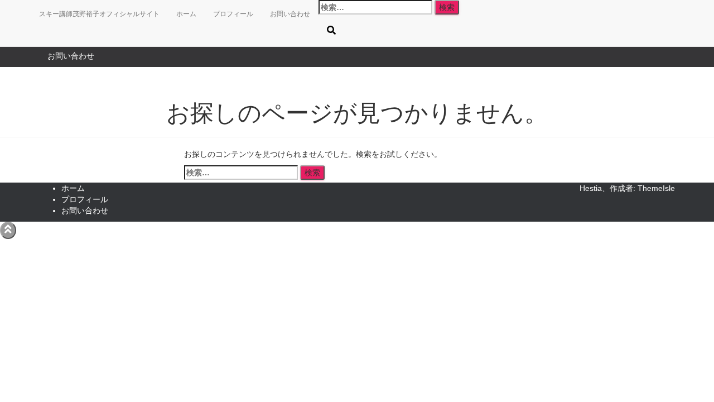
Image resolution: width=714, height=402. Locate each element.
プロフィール (233, 14)
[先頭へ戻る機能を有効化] (8, 230)
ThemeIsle (656, 188)
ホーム (186, 14)
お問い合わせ (70, 55)
